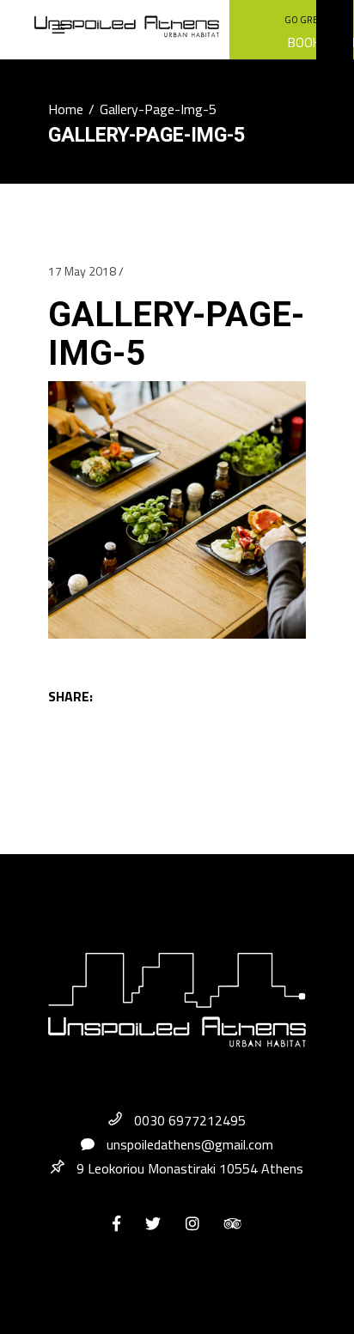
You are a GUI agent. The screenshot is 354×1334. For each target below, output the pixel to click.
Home (65, 109)
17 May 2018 (82, 271)
